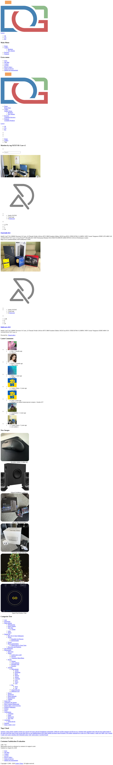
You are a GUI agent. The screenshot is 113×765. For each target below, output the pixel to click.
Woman (13, 661)
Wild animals (15, 669)
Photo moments (12, 696)
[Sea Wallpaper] (12, 374)
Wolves (17, 675)
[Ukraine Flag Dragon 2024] (12, 386)
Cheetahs (17, 678)
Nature (10, 653)
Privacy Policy (8, 67)
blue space (12, 733)
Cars (5, 620)
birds (85, 731)
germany (3, 731)
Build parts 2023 (6, 327)
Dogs (16, 686)
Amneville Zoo (15, 690)
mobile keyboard (52, 733)
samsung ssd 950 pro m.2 (71, 731)
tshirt (45, 733)
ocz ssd (30, 733)
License (6, 65)
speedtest (89, 731)
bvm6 (7, 733)
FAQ (5, 60)
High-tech (12, 218)
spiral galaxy (35, 735)
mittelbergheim (37, 733)
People (10, 659)
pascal (59, 733)
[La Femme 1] (12, 411)
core (6, 735)
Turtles (17, 670)
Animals (10, 667)
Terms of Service (9, 68)
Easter (9, 715)
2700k (88, 733)
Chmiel (13, 629)
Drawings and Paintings (14, 647)
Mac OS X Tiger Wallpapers (16, 636)
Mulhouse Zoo (15, 691)
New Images (11, 51)
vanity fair (98, 733)
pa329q (62, 731)
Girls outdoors (15, 663)
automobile (50, 731)
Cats (16, 688)
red (31, 731)
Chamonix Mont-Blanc (17, 658)
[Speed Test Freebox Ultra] (15, 611)
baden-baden (106, 731)
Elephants (17, 672)
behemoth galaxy (24, 735)
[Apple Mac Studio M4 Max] (15, 551)
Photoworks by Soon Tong (18, 645)
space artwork (36, 731)
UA (5, 37)
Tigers (16, 682)
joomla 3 (92, 733)
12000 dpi (56, 731)
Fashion (10, 699)
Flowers (13, 656)
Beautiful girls (15, 664)
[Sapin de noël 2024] (15, 581)
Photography (7, 650)
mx (79, 733)
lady (30, 735)
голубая (41, 735)
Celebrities (7, 720)
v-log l (106, 733)
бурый (46, 735)
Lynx (16, 680)
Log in (2, 33)
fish (27, 733)
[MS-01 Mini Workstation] (15, 521)
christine (81, 731)
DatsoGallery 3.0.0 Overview (12, 705)
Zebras (17, 677)
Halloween (11, 717)
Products (6, 54)
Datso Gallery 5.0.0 (9, 724)
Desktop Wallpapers (9, 707)
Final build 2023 (5, 233)
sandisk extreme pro (19, 731)
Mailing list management (11, 70)
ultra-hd (97, 731)
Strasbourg (11, 694)
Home (6, 46)
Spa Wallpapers (8, 648)
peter (93, 731)
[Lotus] (12, 349)
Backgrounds (15, 640)
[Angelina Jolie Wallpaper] (12, 362)
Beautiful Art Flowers (17, 639)
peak (3, 735)
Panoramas (7, 621)
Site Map (6, 62)
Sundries (6, 723)
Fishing (6, 709)
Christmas (10, 713)
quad (3, 733)
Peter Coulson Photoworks (11, 704)
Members (10, 49)
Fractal (10, 642)
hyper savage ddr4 (20, 733)
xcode (82, 733)
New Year (10, 718)
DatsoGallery (12, 335)
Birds (16, 674)
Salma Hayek (11, 721)
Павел (9, 632)
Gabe (9, 631)
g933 (42, 733)
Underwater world (16, 655)
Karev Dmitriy (12, 626)
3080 (102, 733)
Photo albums (8, 623)
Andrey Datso (19, 763)
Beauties (13, 666)
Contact (6, 64)
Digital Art (7, 634)
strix (101, 731)
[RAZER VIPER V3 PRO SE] (15, 460)
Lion (16, 683)
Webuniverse (11, 624)
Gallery (6, 47)
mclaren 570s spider (66, 733)
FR (5, 36)
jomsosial (75, 733)
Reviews (6, 52)
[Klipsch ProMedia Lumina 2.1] (15, 491)
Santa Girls (7, 701)
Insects (10, 693)
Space (6, 710)
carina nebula (9, 731)
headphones (43, 731)
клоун (9, 735)
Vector (9, 637)
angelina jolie (15, 735)
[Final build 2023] (12, 423)
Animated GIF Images (10, 702)
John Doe (10, 628)
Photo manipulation (13, 643)
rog (85, 733)
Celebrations (7, 712)
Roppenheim (11, 697)
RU (5, 39)
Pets (12, 685)
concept (27, 731)
